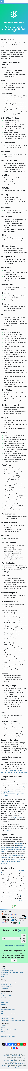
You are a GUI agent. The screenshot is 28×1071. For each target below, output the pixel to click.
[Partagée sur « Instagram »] (17, 1047)
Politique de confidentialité (7, 1018)
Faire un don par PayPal (24, 938)
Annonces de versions (14, 22)
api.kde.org (7, 830)
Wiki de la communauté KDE (8, 1009)
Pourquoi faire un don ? (17, 931)
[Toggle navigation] (26, 2)
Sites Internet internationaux (8, 1036)
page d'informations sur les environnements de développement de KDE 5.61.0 (13, 794)
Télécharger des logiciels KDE (8, 1013)
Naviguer (14, 960)
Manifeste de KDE (5, 1034)
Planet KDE (3, 998)
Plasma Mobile (4, 974)
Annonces (3, 993)
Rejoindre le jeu (19, 901)
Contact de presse (6, 1000)
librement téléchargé (18, 786)
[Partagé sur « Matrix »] (3, 1043)
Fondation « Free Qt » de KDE (8, 1029)
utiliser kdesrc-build (16, 817)
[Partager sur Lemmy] (21, 1043)
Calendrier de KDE (5, 1032)
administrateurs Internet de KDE (12, 1055)
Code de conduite (5, 1016)
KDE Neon (3, 976)
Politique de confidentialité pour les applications (13, 1020)
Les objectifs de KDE (6, 986)
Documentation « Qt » (6, 984)
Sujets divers (4, 1002)
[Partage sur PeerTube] (11, 1047)
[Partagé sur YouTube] (24, 1043)
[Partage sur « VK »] (14, 1047)
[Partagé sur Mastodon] (6, 1043)
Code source (4, 988)
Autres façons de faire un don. (14, 945)
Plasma (3, 968)
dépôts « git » (18, 843)
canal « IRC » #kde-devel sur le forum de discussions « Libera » (12, 861)
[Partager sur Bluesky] (9, 1043)
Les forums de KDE (6, 995)
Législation (17, 1067)
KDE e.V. (3, 1027)
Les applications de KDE (7, 970)
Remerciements (5, 1004)
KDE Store (3, 1025)
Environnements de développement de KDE (12, 972)
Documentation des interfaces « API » (10, 982)
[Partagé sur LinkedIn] (15, 1043)
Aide (2, 1011)
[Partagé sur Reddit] (18, 1043)
